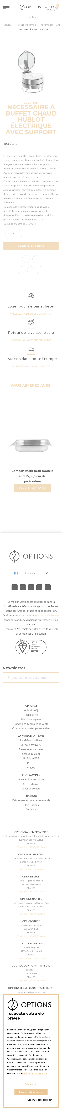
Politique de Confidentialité (34, 1073)
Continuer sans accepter (41, 1099)
